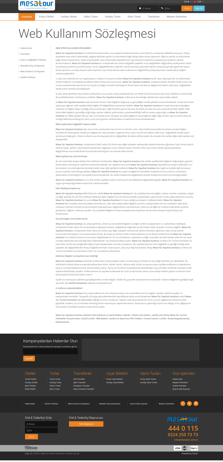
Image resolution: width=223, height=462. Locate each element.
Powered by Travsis (190, 453)
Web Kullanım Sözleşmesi (32, 71)
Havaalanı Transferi (81, 385)
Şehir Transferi (79, 382)
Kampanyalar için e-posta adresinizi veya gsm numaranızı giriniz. (50, 346)
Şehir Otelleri (30, 385)
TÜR (199, 1)
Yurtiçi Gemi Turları (148, 379)
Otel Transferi (79, 379)
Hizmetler (25, 53)
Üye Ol (199, 8)
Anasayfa (27, 16)
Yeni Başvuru (86, 423)
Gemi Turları (134, 16)
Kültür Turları (91, 16)
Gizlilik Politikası (27, 77)
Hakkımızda (26, 48)
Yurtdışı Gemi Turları (148, 382)
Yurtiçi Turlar (55, 379)
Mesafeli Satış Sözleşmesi (32, 65)
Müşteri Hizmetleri (177, 16)
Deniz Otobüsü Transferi (83, 389)
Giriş (187, 8)
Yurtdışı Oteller (69, 16)
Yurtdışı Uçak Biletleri (115, 382)
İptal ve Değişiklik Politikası (33, 59)
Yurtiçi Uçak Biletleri (114, 379)
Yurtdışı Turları (113, 16)
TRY (186, 1)
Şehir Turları (55, 389)
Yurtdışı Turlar (55, 382)
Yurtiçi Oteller (46, 16)
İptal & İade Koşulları (181, 389)
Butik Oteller (30, 389)
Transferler (154, 16)
